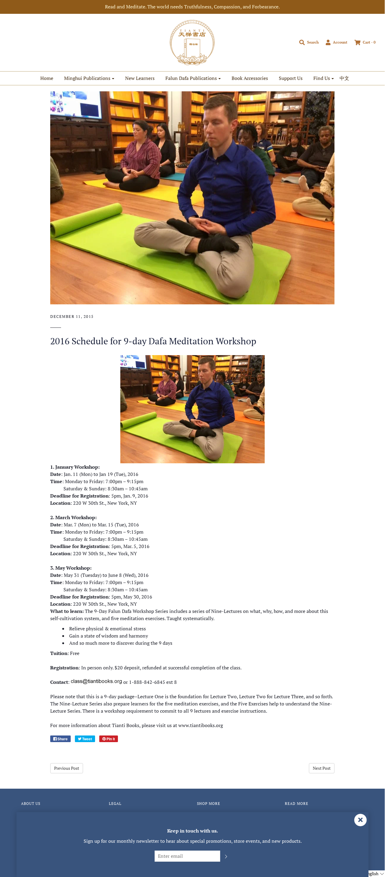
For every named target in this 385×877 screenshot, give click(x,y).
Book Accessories (250, 78)
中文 (344, 78)
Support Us (291, 78)
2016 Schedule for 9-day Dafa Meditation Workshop (153, 341)
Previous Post (66, 768)
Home (46, 78)
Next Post (322, 768)
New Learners (140, 78)
